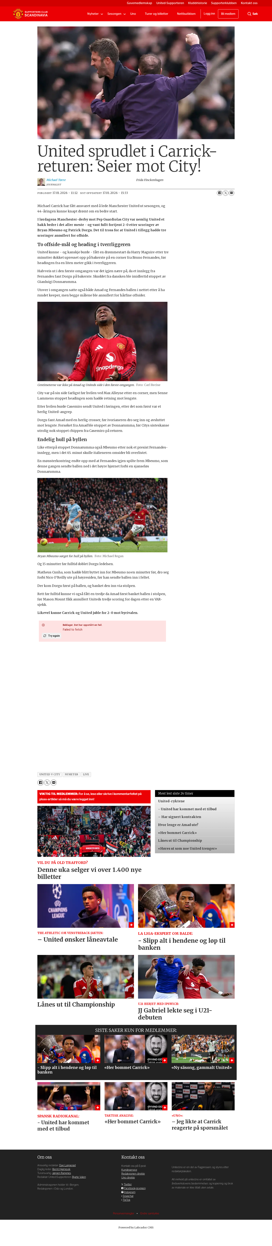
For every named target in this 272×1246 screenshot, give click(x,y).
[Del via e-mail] (231, 193)
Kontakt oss (249, 3)
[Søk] (249, 13)
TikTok (126, 1200)
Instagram (129, 1192)
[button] (44, 1050)
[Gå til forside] (30, 14)
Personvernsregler (124, 1213)
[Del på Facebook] (219, 193)
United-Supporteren (170, 3)
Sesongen (114, 13)
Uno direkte (128, 1177)
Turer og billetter (156, 13)
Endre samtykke (149, 1213)
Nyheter (93, 13)
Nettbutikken (186, 13)
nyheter (71, 774)
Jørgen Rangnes (61, 1173)
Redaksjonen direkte (133, 1173)
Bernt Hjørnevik (61, 1169)
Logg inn (209, 13)
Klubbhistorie (197, 3)
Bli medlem (228, 13)
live (86, 774)
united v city (49, 774)
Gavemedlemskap (139, 3)
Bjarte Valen (79, 1177)
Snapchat (128, 1196)
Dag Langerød (67, 1165)
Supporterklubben (224, 3)
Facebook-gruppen (135, 1188)
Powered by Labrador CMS (136, 1227)
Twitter (128, 1184)
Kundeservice (129, 1169)
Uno (133, 13)
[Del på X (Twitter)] (225, 193)
